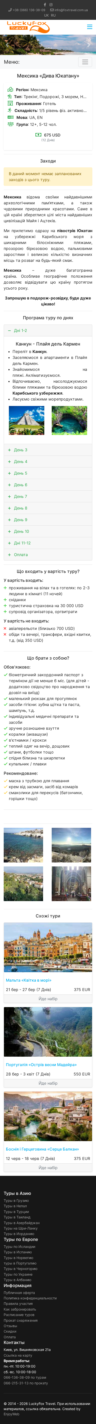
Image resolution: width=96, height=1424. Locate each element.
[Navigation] (89, 27)
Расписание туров (19, 1315)
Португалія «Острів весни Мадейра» (41, 1064)
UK (46, 15)
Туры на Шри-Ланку (21, 1228)
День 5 (20, 473)
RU (53, 15)
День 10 (21, 531)
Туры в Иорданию (19, 1234)
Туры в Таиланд (17, 1217)
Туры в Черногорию (20, 1268)
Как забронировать (20, 1309)
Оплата (20, 554)
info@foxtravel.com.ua (71, 10)
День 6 (20, 484)
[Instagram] (50, 4)
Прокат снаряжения (21, 1320)
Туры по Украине (18, 1274)
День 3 (20, 449)
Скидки (10, 1331)
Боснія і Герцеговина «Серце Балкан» (42, 1149)
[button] (7, 45)
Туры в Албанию (17, 1280)
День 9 (20, 519)
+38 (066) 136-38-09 (29, 10)
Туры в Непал (15, 1206)
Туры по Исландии (19, 1246)
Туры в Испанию (18, 1252)
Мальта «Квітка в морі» (28, 980)
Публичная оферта (19, 1292)
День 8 (20, 508)
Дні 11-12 (22, 542)
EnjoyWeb (11, 1414)
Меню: (12, 62)
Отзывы (10, 1326)
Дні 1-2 (20, 330)
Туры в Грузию (16, 1200)
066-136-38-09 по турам (25, 1377)
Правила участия (18, 1303)
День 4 (20, 461)
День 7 (20, 496)
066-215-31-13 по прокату (26, 1383)
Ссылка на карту (18, 1355)
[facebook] (45, 4)
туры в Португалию (20, 1263)
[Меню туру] (85, 62)
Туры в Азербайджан (22, 1223)
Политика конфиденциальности (30, 1298)
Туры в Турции (16, 1211)
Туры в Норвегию (18, 1258)
